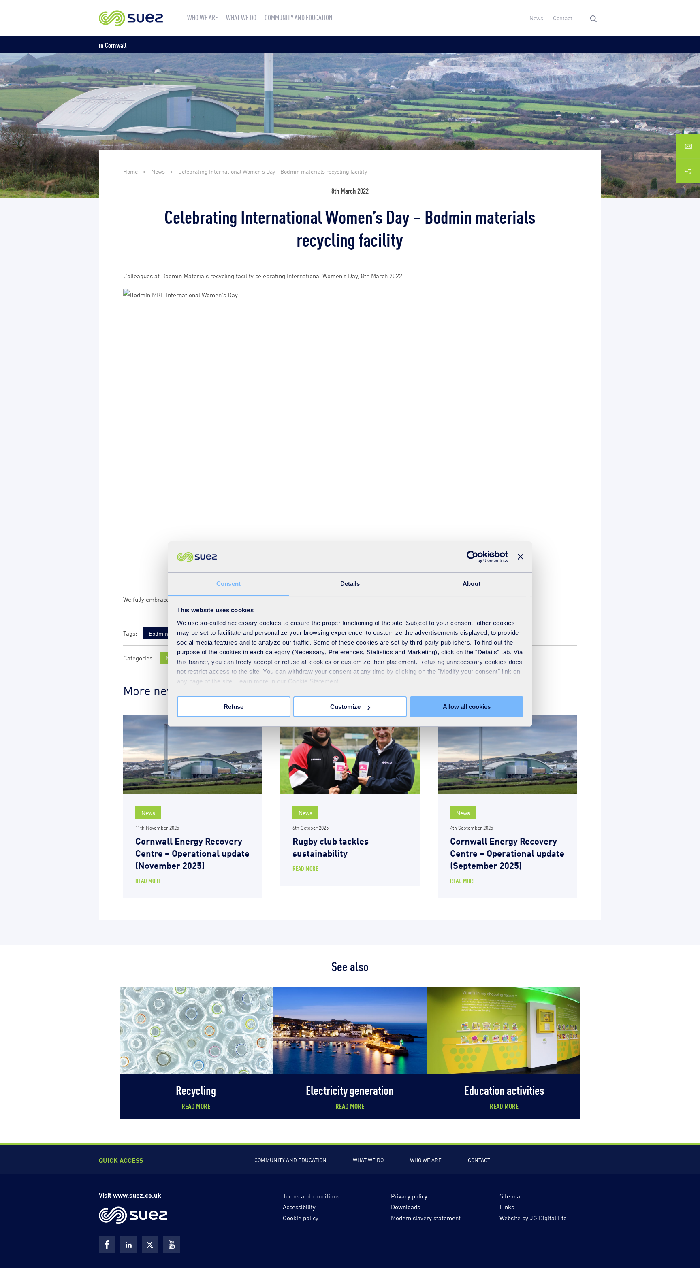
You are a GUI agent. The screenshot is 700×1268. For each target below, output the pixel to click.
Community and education (290, 1159)
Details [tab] (350, 583)
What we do (368, 1159)
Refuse (233, 706)
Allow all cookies (467, 706)
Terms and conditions (311, 1195)
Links (506, 1206)
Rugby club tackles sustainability (330, 846)
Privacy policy (409, 1195)
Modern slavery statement (426, 1217)
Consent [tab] (228, 583)
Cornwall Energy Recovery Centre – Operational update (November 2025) (192, 852)
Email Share (688, 146)
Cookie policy (300, 1217)
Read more (148, 880)
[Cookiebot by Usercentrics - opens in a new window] (472, 557)
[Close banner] (520, 557)
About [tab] (471, 583)
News (536, 17)
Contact (562, 17)
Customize (345, 706)
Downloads (405, 1206)
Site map (511, 1195)
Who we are (426, 1159)
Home (130, 171)
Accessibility (299, 1206)
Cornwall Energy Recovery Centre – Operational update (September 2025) (507, 852)
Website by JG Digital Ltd (533, 1217)
